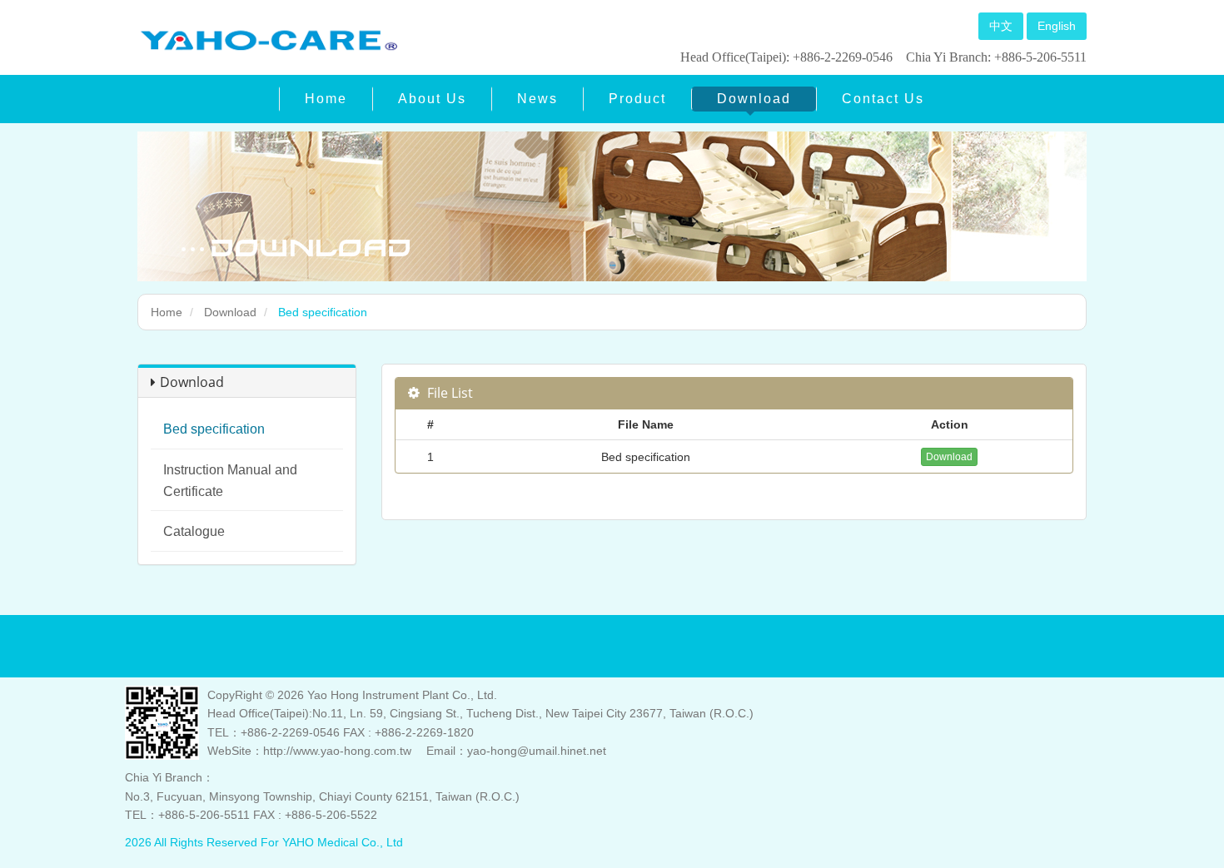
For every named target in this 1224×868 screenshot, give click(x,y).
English (1056, 25)
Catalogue (194, 531)
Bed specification (214, 429)
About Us (432, 99)
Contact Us (883, 99)
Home (326, 99)
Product (637, 99)
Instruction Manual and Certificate (230, 480)
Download (754, 99)
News (537, 99)
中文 (1001, 25)
